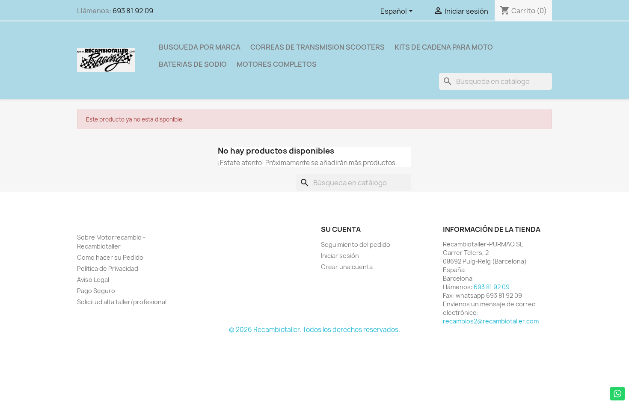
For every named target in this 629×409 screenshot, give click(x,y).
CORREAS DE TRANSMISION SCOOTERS (317, 47)
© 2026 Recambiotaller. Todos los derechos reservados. (314, 329)
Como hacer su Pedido (110, 257)
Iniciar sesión (340, 256)
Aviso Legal (93, 280)
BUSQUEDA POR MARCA (199, 47)
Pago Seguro (96, 291)
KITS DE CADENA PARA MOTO (444, 47)
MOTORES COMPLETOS (277, 64)
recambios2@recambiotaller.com (491, 321)
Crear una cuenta (347, 267)
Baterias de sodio (193, 64)
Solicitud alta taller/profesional (121, 302)
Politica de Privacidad (107, 268)
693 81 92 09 (133, 10)
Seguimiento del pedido (355, 244)
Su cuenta (341, 229)
